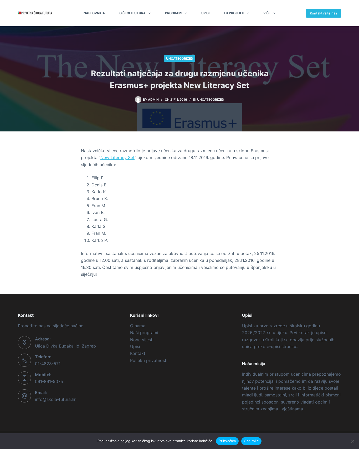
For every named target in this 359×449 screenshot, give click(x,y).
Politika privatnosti (148, 360)
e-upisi (273, 346)
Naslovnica (94, 13)
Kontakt (137, 353)
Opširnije (251, 441)
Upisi (205, 13)
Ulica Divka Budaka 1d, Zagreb (65, 346)
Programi (173, 13)
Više (266, 13)
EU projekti (234, 13)
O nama (137, 325)
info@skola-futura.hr (55, 399)
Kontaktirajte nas (323, 13)
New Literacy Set (117, 157)
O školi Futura (132, 13)
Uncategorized (179, 58)
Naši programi (144, 332)
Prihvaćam (227, 441)
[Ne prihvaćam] (352, 441)
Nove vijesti (141, 339)
